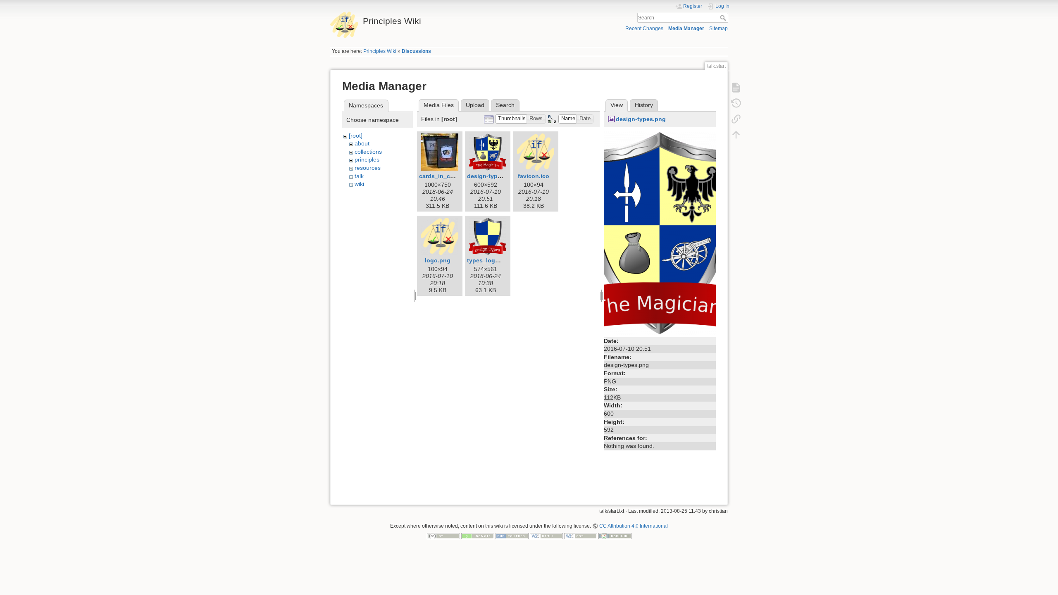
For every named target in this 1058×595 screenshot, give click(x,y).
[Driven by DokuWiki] (614, 536)
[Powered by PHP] (512, 536)
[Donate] (477, 536)
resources (368, 167)
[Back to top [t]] (736, 135)
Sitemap (718, 28)
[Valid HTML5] (546, 536)
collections (368, 151)
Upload (475, 105)
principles (367, 159)
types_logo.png (489, 260)
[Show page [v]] (736, 87)
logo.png (437, 260)
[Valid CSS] (580, 536)
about (362, 143)
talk (359, 176)
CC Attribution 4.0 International (633, 526)
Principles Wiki (379, 51)
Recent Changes (644, 28)
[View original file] (660, 232)
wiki (359, 184)
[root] (355, 135)
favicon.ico (533, 176)
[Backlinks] (736, 119)
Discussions (416, 51)
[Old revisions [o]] (736, 103)
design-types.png (492, 176)
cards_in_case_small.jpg (454, 176)
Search (724, 18)
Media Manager (686, 28)
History (644, 105)
